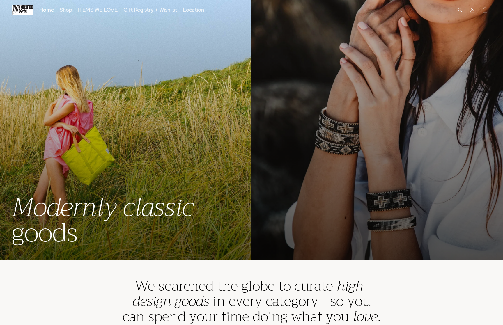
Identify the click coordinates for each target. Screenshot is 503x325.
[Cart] (485, 9)
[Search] (460, 9)
